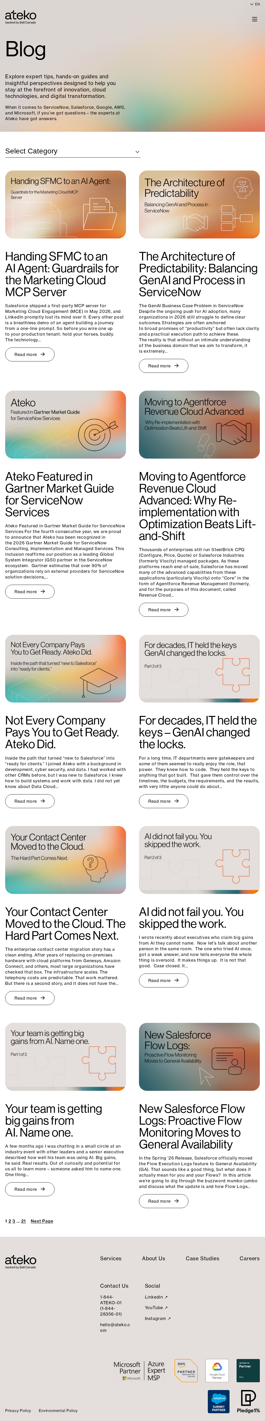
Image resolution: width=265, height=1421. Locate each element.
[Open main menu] (254, 19)
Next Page (42, 1221)
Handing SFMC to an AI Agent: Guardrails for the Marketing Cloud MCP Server (62, 274)
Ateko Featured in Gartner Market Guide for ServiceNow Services (59, 494)
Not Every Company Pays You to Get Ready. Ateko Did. (62, 732)
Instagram (155, 1318)
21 (23, 1221)
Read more (25, 354)
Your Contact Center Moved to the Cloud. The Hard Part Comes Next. (65, 923)
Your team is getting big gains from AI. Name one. (53, 1120)
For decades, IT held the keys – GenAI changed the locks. (198, 732)
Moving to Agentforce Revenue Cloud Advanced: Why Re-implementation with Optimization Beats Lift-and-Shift (197, 506)
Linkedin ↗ (156, 1297)
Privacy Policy (18, 1410)
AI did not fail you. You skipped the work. (191, 918)
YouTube (154, 1307)
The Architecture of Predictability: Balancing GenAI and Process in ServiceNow (198, 274)
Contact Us (114, 1286)
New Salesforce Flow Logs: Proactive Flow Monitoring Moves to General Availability (192, 1126)
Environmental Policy (58, 1410)
